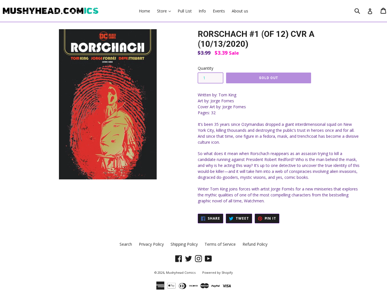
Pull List (185, 11)
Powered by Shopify (217, 272)
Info (202, 11)
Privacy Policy (151, 244)
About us (240, 11)
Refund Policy (255, 244)
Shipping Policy (184, 244)
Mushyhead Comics (180, 272)
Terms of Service (220, 244)
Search (126, 244)
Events (219, 11)
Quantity (205, 68)
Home (144, 11)
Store (165, 11)
